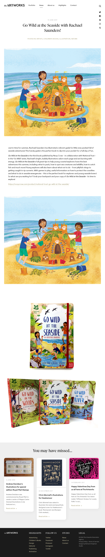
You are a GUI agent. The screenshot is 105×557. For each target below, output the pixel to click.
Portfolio (32, 5)
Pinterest (100, 20)
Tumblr (100, 28)
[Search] (100, 6)
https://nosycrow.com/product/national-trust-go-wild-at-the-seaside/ (38, 184)
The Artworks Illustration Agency (14, 5)
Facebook (100, 16)
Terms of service (94, 541)
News (41, 5)
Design (31, 543)
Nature (74, 39)
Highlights (62, 5)
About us (51, 5)
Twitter (100, 12)
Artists (40, 39)
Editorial (32, 546)
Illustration (64, 39)
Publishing (33, 549)
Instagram (100, 24)
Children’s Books (35, 540)
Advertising (33, 538)
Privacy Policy (83, 541)
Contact (73, 5)
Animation (33, 551)
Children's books (51, 39)
